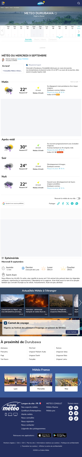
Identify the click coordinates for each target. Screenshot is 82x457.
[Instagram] (76, 413)
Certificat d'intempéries (31, 410)
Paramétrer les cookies (29, 446)
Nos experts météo (29, 407)
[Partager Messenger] (72, 203)
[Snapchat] (71, 413)
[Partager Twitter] (67, 203)
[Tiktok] (76, 418)
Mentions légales (9, 443)
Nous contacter (27, 425)
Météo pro (50, 410)
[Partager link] (58, 203)
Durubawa (16, 7)
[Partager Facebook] (63, 203)
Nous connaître (27, 418)
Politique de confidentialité (70, 443)
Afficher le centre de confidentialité (50, 446)
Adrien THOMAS (22, 59)
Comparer (53, 39)
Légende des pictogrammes (33, 428)
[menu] (3, 3)
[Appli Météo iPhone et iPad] (44, 435)
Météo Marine (52, 407)
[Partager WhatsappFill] (76, 203)
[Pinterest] (71, 418)
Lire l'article (71, 332)
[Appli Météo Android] (60, 435)
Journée (28, 39)
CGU (18, 443)
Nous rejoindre (27, 421)
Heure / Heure (40, 39)
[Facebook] (71, 408)
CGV (23, 443)
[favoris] (56, 13)
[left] (2, 30)
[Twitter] (76, 408)
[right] (80, 303)
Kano (11, 7)
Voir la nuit (74, 82)
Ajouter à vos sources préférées (15, 203)
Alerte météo (27, 414)
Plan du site (31, 443)
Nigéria (7, 7)
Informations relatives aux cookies (48, 443)
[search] (78, 3)
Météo (2, 7)
